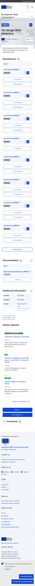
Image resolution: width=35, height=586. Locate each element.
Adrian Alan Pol (22, 304)
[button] (28, 1)
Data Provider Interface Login (10, 527)
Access (18, 279)
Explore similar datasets (21, 401)
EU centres (17, 558)
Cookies (3, 487)
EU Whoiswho (5, 521)
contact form (14, 556)
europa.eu (15, 543)
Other (5, 474)
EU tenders (4, 516)
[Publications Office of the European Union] (16, 441)
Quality (16, 410)
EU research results (7, 518)
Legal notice (5, 484)
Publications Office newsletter (10, 503)
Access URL (18, 79)
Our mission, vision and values (10, 501)
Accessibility (5, 489)
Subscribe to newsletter (8, 462)
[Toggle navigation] (32, 16)
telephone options (13, 554)
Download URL (18, 84)
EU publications (6, 524)
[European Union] (16, 539)
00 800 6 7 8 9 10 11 (12, 552)
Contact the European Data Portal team (13, 459)
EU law (3, 513)
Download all (16, 249)
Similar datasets (16, 415)
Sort (5, 64)
